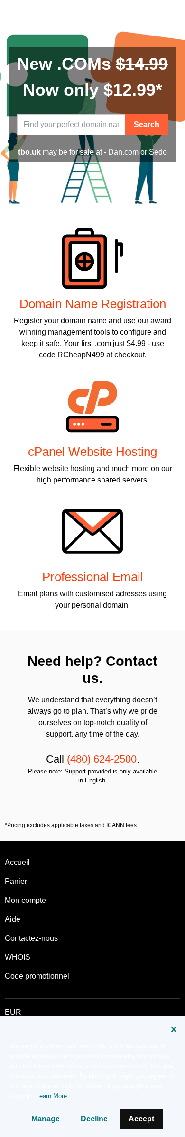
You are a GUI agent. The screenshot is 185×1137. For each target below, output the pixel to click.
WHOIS (17, 957)
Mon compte (25, 900)
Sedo (158, 152)
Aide (12, 919)
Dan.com (123, 152)
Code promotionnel (37, 976)
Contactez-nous (31, 938)
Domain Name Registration (92, 303)
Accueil (17, 862)
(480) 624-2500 (102, 759)
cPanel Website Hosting (92, 451)
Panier (16, 881)
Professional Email (92, 576)
